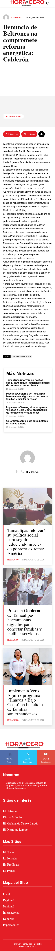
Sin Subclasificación (21, 356)
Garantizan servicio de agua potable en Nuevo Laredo (27, 422)
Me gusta (9, 751)
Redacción (13, 560)
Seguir (27, 751)
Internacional (14, 116)
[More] (41, 134)
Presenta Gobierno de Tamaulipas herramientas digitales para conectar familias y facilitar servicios (27, 396)
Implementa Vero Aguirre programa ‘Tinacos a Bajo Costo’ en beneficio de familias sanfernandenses (26, 410)
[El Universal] (6, 17)
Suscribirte (46, 751)
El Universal (16, 17)
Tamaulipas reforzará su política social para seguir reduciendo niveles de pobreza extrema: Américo (28, 383)
